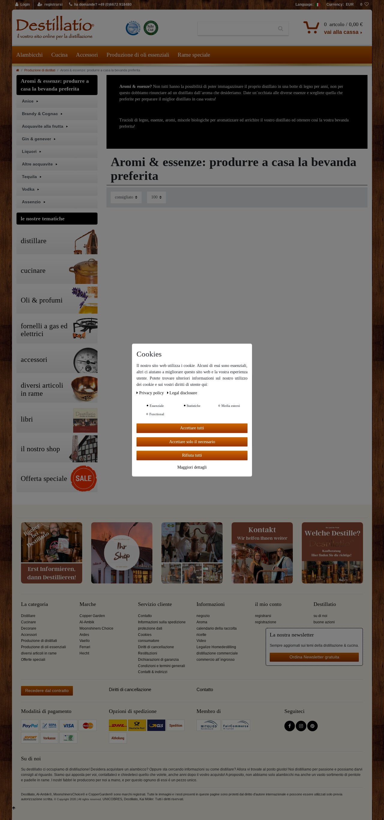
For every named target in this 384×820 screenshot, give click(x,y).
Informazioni (210, 604)
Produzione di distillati (39, 70)
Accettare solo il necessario (192, 441)
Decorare (28, 628)
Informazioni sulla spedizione (162, 622)
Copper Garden (92, 616)
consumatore (148, 641)
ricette (201, 635)
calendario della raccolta (216, 628)
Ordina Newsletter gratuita (314, 657)
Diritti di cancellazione (156, 647)
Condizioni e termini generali (161, 666)
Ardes (84, 635)
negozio (203, 616)
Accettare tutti (192, 428)
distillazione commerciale (217, 653)
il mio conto (268, 604)
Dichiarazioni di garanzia (158, 659)
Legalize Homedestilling (216, 647)
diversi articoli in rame (39, 653)
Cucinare (28, 622)
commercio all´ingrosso (215, 659)
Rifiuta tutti (192, 455)
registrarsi (263, 616)
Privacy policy (152, 393)
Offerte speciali (33, 659)
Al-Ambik (87, 622)
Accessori (87, 55)
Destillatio (325, 604)
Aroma (201, 622)
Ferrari (85, 647)
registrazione (265, 622)
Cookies (145, 635)
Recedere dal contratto (47, 690)
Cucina (59, 55)
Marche (88, 604)
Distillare (28, 616)
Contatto (145, 616)
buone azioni (324, 622)
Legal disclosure (183, 393)
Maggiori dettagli (192, 467)
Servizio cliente (155, 604)
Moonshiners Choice (96, 628)
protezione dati (150, 628)
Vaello (85, 641)
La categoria (34, 604)
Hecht (84, 653)
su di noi (320, 616)
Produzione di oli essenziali (137, 55)
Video (201, 641)
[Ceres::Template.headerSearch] (280, 29)
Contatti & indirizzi (152, 672)
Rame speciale (194, 55)
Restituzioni (147, 653)
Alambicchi (29, 55)
